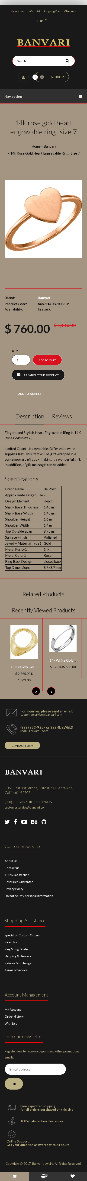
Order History (14, 1016)
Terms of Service (16, 970)
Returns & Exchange (18, 963)
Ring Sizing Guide (16, 949)
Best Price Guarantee (19, 882)
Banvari (50, 146)
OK (14, 1084)
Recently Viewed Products (43, 610)
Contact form (22, 745)
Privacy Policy (14, 889)
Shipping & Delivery (18, 956)
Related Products (43, 593)
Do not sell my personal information (29, 896)
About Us (11, 861)
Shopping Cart (51, 11)
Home (36, 146)
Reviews (62, 416)
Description (29, 416)
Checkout (70, 11)
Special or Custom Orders (22, 935)
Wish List (34, 11)
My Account (18, 11)
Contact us (12, 868)
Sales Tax (11, 942)
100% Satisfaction (17, 875)
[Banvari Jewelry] (43, 45)
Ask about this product (41, 375)
